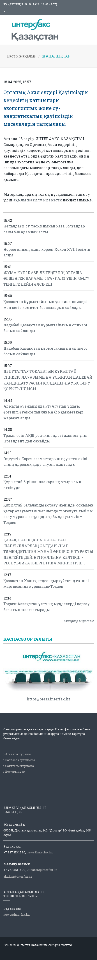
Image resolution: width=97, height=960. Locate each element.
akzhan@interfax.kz (17, 876)
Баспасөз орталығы (20, 760)
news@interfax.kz (40, 852)
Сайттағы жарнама (19, 766)
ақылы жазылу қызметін (37, 200)
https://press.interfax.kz (48, 699)
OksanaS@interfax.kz (42, 870)
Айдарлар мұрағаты (78, 621)
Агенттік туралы (18, 754)
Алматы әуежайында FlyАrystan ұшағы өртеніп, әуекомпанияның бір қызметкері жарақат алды (43, 412)
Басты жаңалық (21, 56)
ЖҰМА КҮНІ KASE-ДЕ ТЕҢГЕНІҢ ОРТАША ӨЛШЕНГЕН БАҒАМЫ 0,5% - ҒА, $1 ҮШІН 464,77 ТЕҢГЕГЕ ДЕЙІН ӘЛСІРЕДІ (46, 278)
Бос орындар (15, 771)
